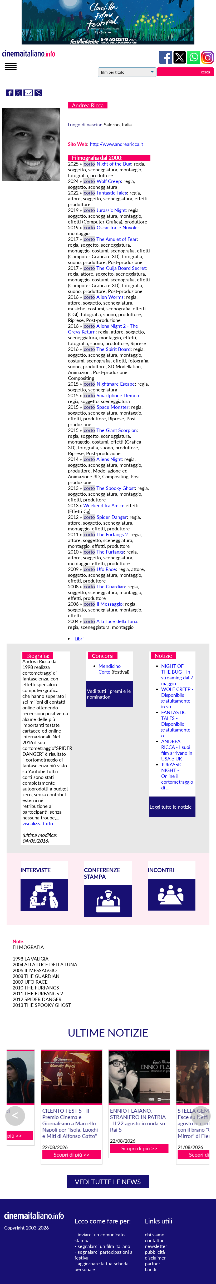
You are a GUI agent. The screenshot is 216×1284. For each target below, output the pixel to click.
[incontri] (172, 909)
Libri (79, 638)
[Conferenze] (108, 915)
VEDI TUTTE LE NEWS (108, 1182)
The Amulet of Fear (116, 239)
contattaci (155, 1240)
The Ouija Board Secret (121, 268)
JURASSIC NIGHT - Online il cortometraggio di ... (177, 776)
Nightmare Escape (116, 384)
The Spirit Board (113, 349)
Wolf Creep (109, 181)
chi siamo (154, 1234)
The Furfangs (110, 552)
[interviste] (44, 909)
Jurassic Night (111, 210)
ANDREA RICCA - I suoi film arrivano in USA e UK (176, 750)
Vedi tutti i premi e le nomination (109, 694)
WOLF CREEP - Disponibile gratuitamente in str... (177, 697)
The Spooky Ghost (115, 488)
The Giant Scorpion (116, 430)
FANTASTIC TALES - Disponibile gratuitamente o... (175, 723)
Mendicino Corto (110, 669)
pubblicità (155, 1252)
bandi (150, 1269)
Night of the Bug (114, 164)
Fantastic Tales (112, 193)
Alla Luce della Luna (116, 621)
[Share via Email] (29, 94)
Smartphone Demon (118, 395)
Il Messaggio (109, 604)
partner (152, 1263)
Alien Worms (110, 297)
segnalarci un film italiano (104, 1246)
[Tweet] (19, 94)
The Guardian (110, 586)
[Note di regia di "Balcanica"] (175, 1077)
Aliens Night (109, 459)
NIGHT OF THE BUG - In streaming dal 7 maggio (177, 674)
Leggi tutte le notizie (171, 807)
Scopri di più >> (41, 1154)
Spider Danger (112, 517)
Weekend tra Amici (103, 505)
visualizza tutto (37, 823)
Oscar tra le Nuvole (117, 227)
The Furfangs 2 (112, 534)
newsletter (156, 1246)
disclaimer (155, 1258)
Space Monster (113, 407)
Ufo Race (106, 569)
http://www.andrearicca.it (116, 144)
